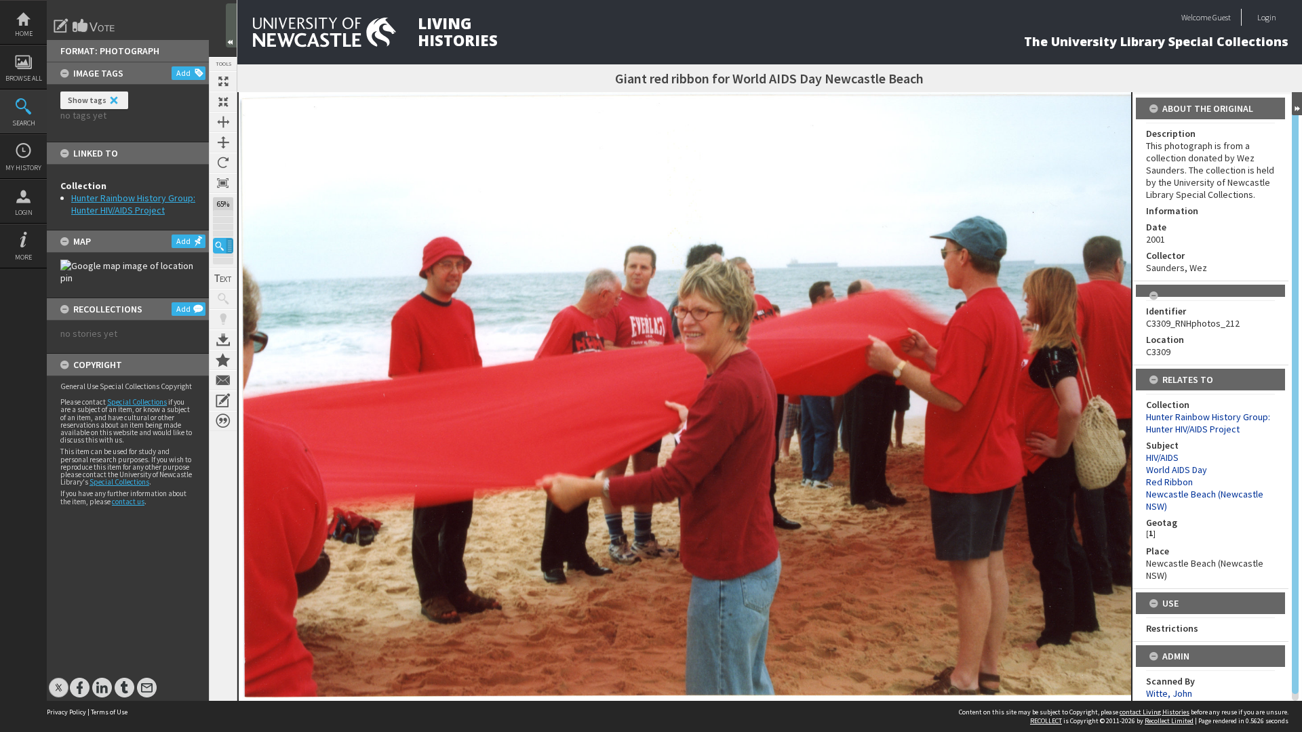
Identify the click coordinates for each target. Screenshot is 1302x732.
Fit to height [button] (223, 142)
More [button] (23, 257)
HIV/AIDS (1162, 457)
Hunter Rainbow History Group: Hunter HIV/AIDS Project (133, 204)
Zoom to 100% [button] (223, 183)
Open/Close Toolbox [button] (231, 25)
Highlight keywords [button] (223, 319)
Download (223, 339)
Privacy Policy (66, 712)
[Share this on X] (58, 680)
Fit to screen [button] (223, 102)
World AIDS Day (1176, 470)
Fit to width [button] (223, 122)
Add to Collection (223, 360)
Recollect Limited (1169, 720)
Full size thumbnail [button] (223, 81)
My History (23, 167)
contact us (128, 501)
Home (24, 33)
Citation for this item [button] (223, 421)
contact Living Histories (1154, 712)
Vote (94, 25)
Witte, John (1169, 693)
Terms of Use (109, 712)
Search (23, 123)
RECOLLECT (1046, 720)
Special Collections (137, 402)
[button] (223, 245)
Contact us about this (223, 380)
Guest (1221, 17)
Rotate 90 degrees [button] (223, 162)
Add (183, 73)
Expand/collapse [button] (1297, 103)
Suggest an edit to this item (61, 25)
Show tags (87, 100)
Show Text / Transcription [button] (223, 278)
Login (24, 212)
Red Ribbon (1169, 482)
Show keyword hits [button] (223, 299)
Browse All (23, 78)
